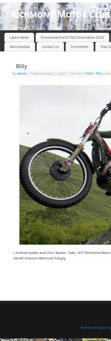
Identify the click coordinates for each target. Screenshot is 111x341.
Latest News (19, 37)
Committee (80, 46)
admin (22, 73)
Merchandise (20, 46)
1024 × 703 (93, 73)
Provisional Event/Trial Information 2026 (72, 37)
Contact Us (50, 46)
